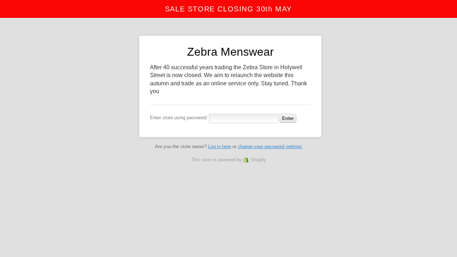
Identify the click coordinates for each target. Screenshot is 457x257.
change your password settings (270, 146)
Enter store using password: (179, 117)
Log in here (219, 146)
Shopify (258, 159)
